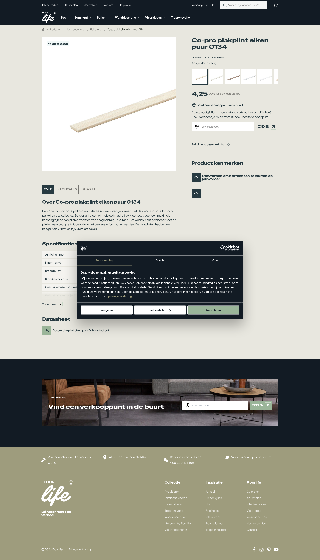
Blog (208, 504)
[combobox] (243, 5)
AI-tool (210, 491)
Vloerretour (254, 510)
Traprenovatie (174, 510)
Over (48, 189)
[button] (67, 17)
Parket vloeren (174, 504)
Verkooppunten (200, 5)
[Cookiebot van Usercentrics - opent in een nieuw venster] (223, 248)
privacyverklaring (120, 296)
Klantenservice (256, 523)
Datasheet (90, 189)
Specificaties (67, 189)
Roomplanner (215, 523)
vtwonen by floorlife (178, 523)
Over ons (253, 491)
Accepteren (213, 310)
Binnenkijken (214, 498)
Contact (252, 530)
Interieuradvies (256, 504)
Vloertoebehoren (176, 530)
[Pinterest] (269, 549)
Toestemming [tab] (104, 260)
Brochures (212, 510)
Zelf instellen (158, 310)
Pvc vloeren (172, 491)
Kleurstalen (254, 498)
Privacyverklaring (80, 549)
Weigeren (107, 310)
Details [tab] (160, 260)
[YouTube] (276, 549)
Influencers (213, 517)
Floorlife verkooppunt (254, 117)
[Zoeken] (225, 5)
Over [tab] (215, 260)
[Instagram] (261, 549)
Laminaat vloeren (176, 498)
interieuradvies (237, 112)
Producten (55, 29)
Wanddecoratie (175, 517)
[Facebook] (254, 549)
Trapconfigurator (217, 530)
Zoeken (263, 126)
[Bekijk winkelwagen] (275, 5)
